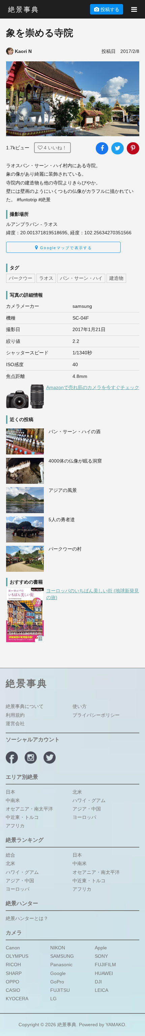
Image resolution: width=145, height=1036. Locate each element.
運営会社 (15, 723)
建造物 (116, 278)
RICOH (13, 964)
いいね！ (55, 147)
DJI (98, 981)
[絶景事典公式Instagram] (31, 757)
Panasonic (61, 964)
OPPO (12, 981)
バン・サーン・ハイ (81, 278)
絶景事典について (25, 706)
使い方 (79, 706)
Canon (13, 947)
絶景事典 (23, 9)
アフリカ (15, 825)
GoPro (57, 981)
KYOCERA (17, 998)
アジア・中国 (86, 808)
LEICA (101, 990)
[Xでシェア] (117, 148)
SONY (101, 956)
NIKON (57, 947)
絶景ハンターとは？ (27, 918)
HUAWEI (104, 973)
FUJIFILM (105, 964)
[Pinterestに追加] (133, 148)
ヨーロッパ (84, 817)
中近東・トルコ (22, 817)
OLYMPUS (17, 956)
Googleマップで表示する (65, 248)
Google (58, 973)
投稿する (109, 9)
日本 (10, 791)
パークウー (20, 278)
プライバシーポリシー (96, 714)
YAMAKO (115, 1024)
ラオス (46, 278)
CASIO (13, 990)
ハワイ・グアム (89, 800)
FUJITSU (60, 990)
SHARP (14, 973)
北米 (77, 791)
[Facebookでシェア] (102, 148)
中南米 (13, 800)
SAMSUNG (62, 956)
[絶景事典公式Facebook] (12, 757)
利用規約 (15, 714)
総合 (10, 855)
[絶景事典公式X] (50, 757)
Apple (101, 947)
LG (53, 998)
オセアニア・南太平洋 (29, 808)
